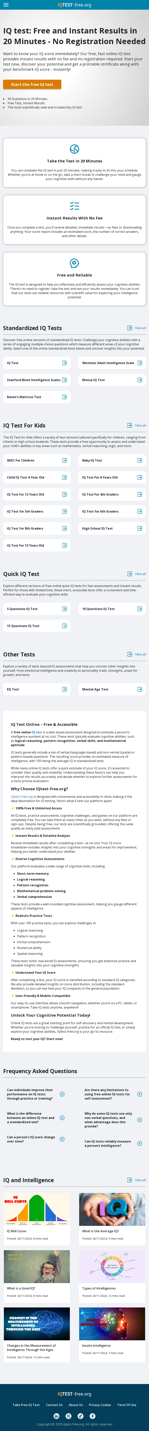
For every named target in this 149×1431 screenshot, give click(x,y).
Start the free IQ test (32, 84)
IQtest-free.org (22, 796)
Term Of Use (126, 1405)
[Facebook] (93, 1416)
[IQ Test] (74, 5)
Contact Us (54, 1405)
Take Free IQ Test (26, 1405)
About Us (76, 1405)
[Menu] (6, 5)
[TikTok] (80, 1416)
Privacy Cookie (100, 1405)
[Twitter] (68, 1416)
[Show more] (62, 1094)
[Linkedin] (56, 1416)
